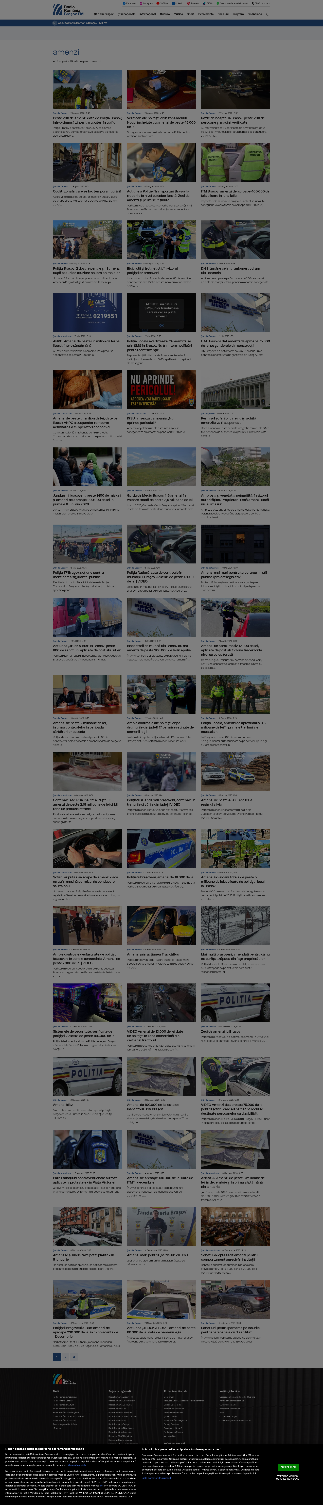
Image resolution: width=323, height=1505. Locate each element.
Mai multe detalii (77, 1465)
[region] (161, 1474)
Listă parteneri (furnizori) (156, 1478)
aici (101, 1486)
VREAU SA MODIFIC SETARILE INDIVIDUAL (287, 1477)
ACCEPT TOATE (288, 1467)
